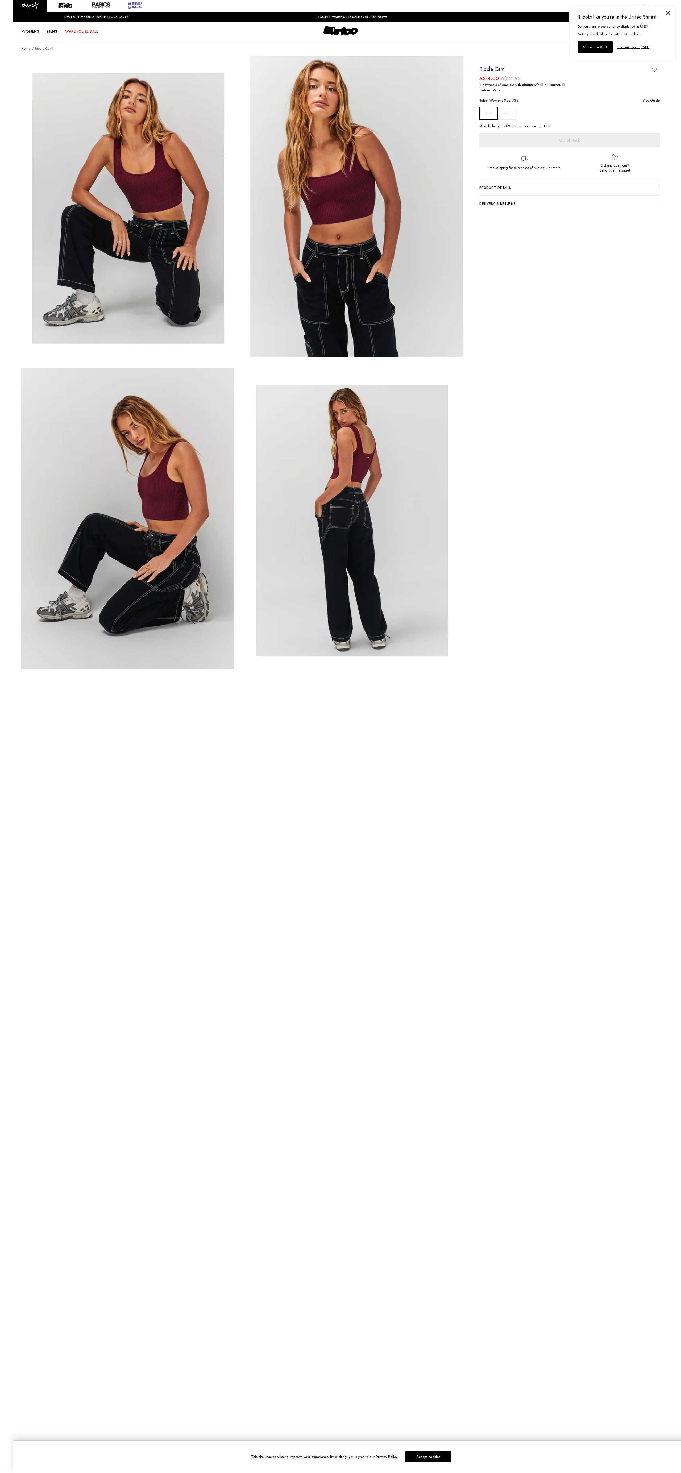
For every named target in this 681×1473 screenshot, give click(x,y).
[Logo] (340, 35)
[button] (30, 6)
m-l (506, 113)
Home (25, 48)
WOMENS (30, 31)
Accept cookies (428, 1456)
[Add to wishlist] (654, 69)
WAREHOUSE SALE (81, 31)
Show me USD (595, 47)
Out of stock (569, 140)
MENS (52, 31)
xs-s (488, 113)
